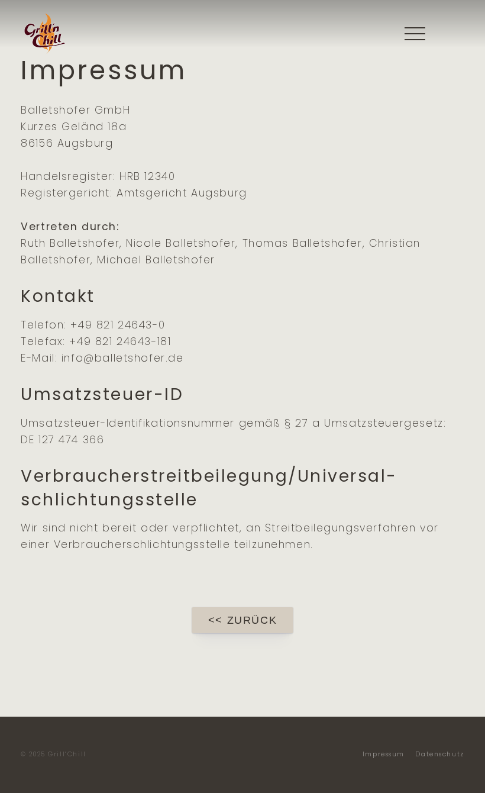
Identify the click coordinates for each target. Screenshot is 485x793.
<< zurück (242, 620)
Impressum (384, 754)
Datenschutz (439, 754)
